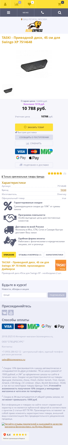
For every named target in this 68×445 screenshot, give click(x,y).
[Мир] (47, 151)
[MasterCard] (34, 151)
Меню (26, 12)
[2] (52, 173)
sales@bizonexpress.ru (13, 359)
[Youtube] (11, 312)
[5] (60, 173)
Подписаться (57, 295)
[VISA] (21, 151)
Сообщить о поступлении (34, 137)
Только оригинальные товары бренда (23, 176)
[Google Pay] (21, 158)
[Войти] (5, 4)
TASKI (63, 190)
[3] (54, 173)
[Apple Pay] (34, 158)
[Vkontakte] (4, 312)
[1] (49, 173)
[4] (57, 173)
